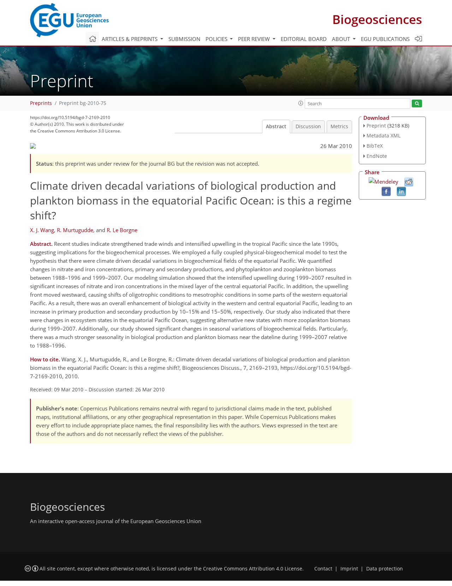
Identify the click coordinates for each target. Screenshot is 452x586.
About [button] (341, 38)
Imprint (349, 569)
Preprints (41, 103)
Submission (184, 38)
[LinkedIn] (401, 190)
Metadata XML (383, 135)
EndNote (377, 156)
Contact (323, 569)
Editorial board (304, 38)
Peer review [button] (254, 38)
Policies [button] (217, 38)
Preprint (376, 125)
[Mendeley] (383, 180)
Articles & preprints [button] (130, 38)
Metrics (339, 126)
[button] (300, 103)
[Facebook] (386, 190)
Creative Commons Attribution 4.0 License (252, 569)
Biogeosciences (377, 19)
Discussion (308, 126)
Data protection (384, 569)
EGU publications (385, 38)
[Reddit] (409, 181)
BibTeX (375, 145)
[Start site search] (417, 104)
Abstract (276, 126)
